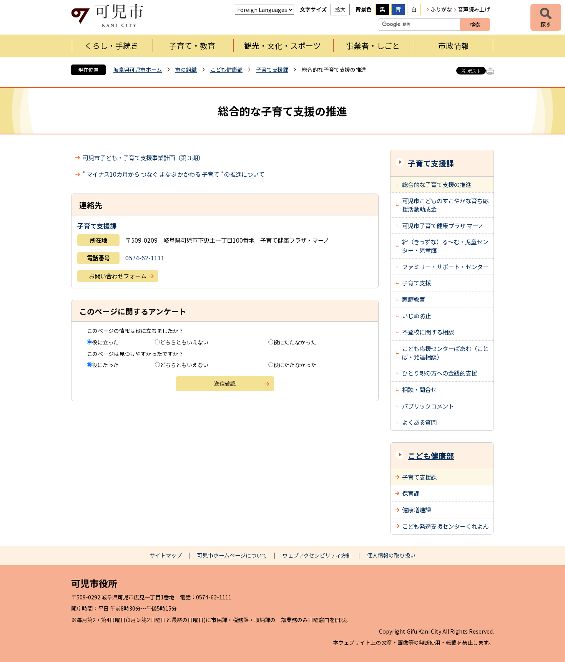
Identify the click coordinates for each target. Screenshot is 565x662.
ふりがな (441, 9)
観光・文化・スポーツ (282, 45)
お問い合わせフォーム (117, 275)
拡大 (340, 9)
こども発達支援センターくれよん (445, 526)
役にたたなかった (294, 342)
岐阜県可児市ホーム (137, 69)
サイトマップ (166, 555)
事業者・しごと (373, 45)
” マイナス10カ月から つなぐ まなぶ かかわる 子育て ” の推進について (173, 174)
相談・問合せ (419, 389)
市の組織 (186, 69)
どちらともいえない (184, 342)
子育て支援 (416, 282)
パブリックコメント (428, 406)
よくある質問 (419, 422)
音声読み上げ (474, 9)
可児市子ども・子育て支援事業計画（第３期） (143, 157)
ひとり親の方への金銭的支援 (439, 373)
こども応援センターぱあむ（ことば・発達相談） (445, 352)
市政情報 (453, 45)
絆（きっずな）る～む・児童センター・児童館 (445, 245)
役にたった (105, 365)
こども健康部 (226, 69)
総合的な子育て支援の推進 (436, 184)
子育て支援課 (272, 69)
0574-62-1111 (145, 257)
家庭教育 (413, 299)
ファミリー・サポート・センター (445, 266)
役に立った (105, 342)
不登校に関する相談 (428, 332)
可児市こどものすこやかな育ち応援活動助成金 (445, 204)
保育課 (410, 493)
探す (545, 17)
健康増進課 (416, 509)
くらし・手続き (111, 45)
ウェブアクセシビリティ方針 (317, 555)
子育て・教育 (192, 45)
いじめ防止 (416, 315)
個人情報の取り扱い (391, 555)
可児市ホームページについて (232, 555)
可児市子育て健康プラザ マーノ (443, 225)
